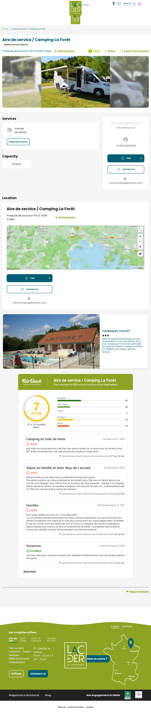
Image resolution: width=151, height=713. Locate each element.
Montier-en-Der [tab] (52, 639)
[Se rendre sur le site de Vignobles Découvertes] (127, 695)
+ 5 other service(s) (126, 145)
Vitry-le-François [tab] (36, 639)
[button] (129, 4)
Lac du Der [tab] (13, 639)
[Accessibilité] (113, 3)
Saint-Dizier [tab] (23, 639)
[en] (140, 4)
